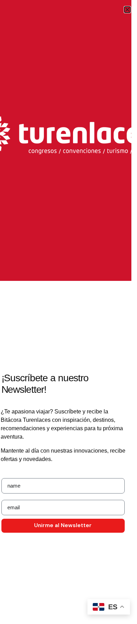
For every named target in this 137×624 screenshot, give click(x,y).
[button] (127, 9)
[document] (68, 312)
